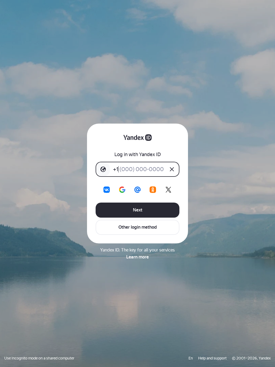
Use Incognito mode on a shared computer (39, 358)
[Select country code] (103, 169)
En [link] (191, 358)
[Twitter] (168, 189)
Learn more (137, 257)
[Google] (122, 189)
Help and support (212, 358)
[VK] (106, 189)
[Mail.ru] (137, 189)
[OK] (153, 189)
